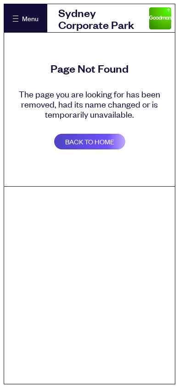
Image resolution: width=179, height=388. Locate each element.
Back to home (89, 141)
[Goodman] (160, 18)
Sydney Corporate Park (96, 18)
